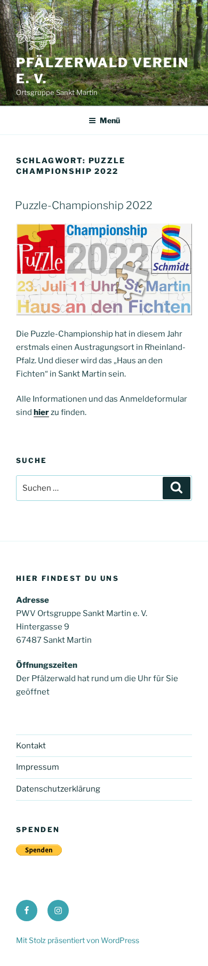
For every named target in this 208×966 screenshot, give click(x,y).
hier (41, 412)
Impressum (37, 767)
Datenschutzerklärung (58, 789)
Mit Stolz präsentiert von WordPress (77, 940)
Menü (110, 120)
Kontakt (31, 746)
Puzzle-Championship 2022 (84, 205)
